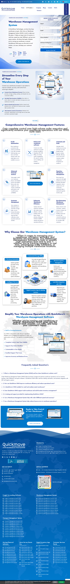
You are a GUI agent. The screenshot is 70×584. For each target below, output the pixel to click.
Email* (42, 30)
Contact (50, 8)
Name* (42, 23)
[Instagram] (51, 1)
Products (30, 8)
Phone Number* (44, 37)
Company (38, 8)
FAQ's (55, 8)
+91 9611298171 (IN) (14, 1)
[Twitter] (45, 1)
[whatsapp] (60, 1)
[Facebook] (42, 1)
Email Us (5, 1)
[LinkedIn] (48, 1)
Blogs (44, 8)
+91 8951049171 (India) (26, 1)
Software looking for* (45, 42)
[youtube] (57, 1)
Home (22, 8)
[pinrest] (54, 1)
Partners (39, 10)
